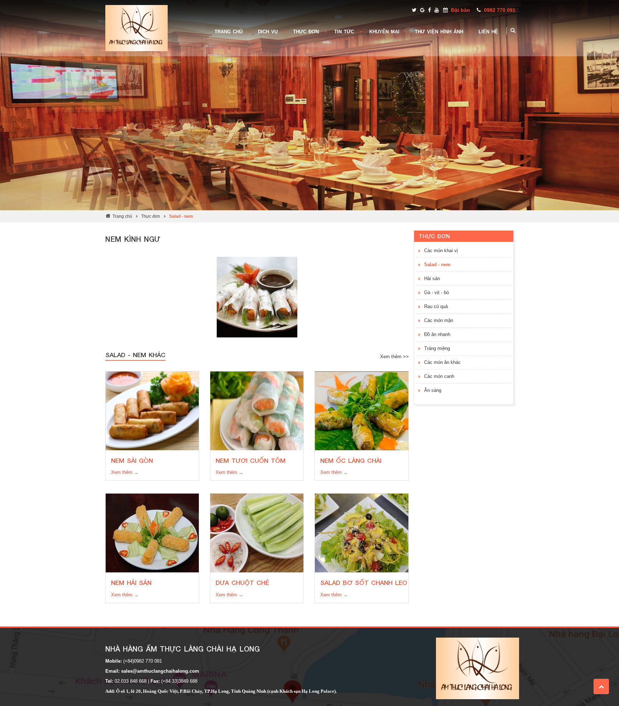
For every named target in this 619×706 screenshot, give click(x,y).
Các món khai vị (441, 250)
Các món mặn (438, 320)
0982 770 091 (499, 10)
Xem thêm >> (394, 356)
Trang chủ (122, 216)
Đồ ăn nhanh (437, 334)
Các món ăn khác (442, 362)
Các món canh (439, 376)
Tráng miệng (437, 348)
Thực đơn (150, 216)
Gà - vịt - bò (436, 292)
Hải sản (432, 278)
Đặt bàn (460, 10)
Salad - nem (181, 216)
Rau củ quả (436, 306)
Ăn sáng (432, 390)
